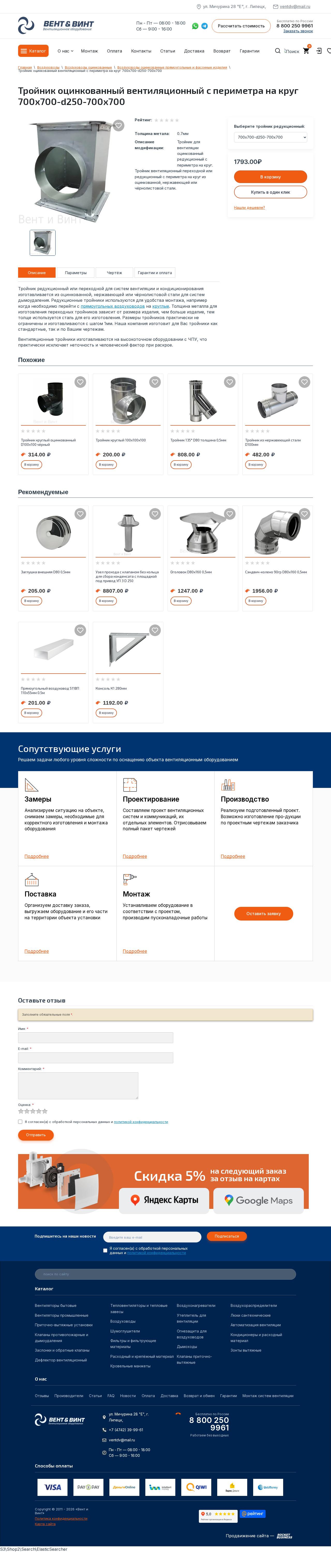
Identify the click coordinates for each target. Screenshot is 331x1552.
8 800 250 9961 (294, 25)
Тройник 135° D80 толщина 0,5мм (198, 440)
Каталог (37, 51)
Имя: (23, 1029)
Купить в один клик (270, 192)
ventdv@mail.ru (295, 6)
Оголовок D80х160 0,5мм (191, 572)
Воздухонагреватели (196, 1305)
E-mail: (25, 1048)
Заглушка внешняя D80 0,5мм (45, 572)
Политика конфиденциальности (61, 1518)
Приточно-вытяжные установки (64, 1325)
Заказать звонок (298, 31)
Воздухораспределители (254, 1305)
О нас (63, 51)
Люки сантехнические (251, 1315)
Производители (69, 1395)
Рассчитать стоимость (241, 25)
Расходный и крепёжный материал (142, 1356)
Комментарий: (31, 1069)
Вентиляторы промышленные (61, 1315)
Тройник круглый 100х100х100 (121, 440)
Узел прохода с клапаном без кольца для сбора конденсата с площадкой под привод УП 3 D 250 (127, 576)
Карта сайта (45, 1524)
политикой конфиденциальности (141, 1122)
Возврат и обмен (199, 1395)
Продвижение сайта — (250, 1535)
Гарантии (249, 51)
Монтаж (89, 51)
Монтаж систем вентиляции (268, 1395)
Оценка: (26, 1105)
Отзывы (42, 1395)
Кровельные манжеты (130, 1366)
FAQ (111, 1395)
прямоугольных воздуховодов (113, 306)
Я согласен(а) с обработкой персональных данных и (96, 1122)
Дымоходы (187, 1346)
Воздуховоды (123, 1321)
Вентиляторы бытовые (56, 1305)
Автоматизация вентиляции (256, 1325)
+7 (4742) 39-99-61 (126, 1430)
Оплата (114, 51)
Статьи (167, 51)
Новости (128, 1395)
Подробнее (37, 856)
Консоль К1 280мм (111, 688)
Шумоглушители (125, 1331)
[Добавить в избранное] (118, 125)
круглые (160, 306)
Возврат (222, 51)
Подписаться (227, 1236)
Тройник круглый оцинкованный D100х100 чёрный (48, 442)
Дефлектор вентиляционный (61, 1360)
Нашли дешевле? (249, 207)
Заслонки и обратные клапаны (62, 1350)
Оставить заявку (263, 913)
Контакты (141, 51)
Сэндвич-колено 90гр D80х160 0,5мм (276, 572)
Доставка (194, 51)
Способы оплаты (54, 1465)
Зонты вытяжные (246, 1350)
